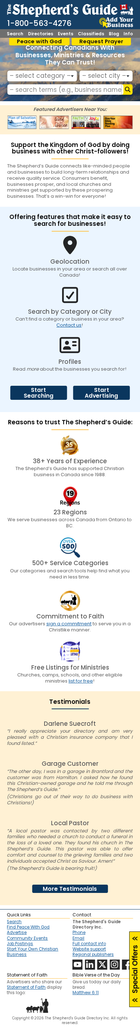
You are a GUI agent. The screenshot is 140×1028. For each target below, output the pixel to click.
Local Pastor (70, 823)
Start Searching (38, 392)
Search (15, 34)
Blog (114, 34)
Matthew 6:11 (86, 993)
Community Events (27, 938)
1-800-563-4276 (39, 23)
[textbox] (41, 76)
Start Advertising (101, 392)
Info (128, 34)
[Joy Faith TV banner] (86, 122)
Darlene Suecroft (70, 723)
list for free (81, 681)
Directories (40, 34)
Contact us (68, 325)
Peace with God (39, 41)
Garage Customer (70, 763)
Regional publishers (93, 954)
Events (65, 34)
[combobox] (42, 76)
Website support (89, 949)
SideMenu (135, 969)
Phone (79, 932)
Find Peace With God (28, 927)
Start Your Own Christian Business (32, 951)
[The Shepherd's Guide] (70, 9)
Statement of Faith (26, 987)
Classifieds (91, 34)
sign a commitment (69, 623)
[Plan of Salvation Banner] (22, 122)
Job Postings (20, 944)
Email (78, 938)
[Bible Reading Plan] (118, 122)
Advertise (17, 932)
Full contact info (89, 944)
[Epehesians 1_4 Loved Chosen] (54, 122)
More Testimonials (70, 889)
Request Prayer (101, 41)
